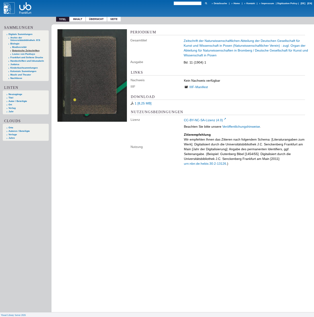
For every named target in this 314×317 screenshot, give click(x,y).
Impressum (267, 3)
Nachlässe (16, 78)
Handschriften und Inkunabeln (27, 61)
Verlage (13, 134)
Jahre (12, 138)
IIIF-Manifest (198, 87)
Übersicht (96, 19)
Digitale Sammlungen (20, 34)
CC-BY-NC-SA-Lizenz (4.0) (203, 120)
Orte (11, 127)
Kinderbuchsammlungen (24, 67)
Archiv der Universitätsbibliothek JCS (25, 38)
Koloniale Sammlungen (23, 71)
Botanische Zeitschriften (26, 50)
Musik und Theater (20, 74)
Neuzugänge (15, 94)
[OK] (206, 3)
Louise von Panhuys (23, 54)
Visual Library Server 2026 (13, 315)
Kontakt (250, 3)
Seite (113, 19)
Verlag (12, 108)
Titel (11, 97)
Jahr (11, 111)
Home (237, 3)
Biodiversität (19, 47)
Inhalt (77, 19)
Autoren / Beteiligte (19, 131)
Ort (10, 104)
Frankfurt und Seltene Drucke (26, 57)
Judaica (14, 64)
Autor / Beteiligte (18, 101)
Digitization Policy (287, 3)
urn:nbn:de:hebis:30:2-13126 (205, 163)
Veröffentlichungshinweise (241, 126)
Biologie (15, 43)
